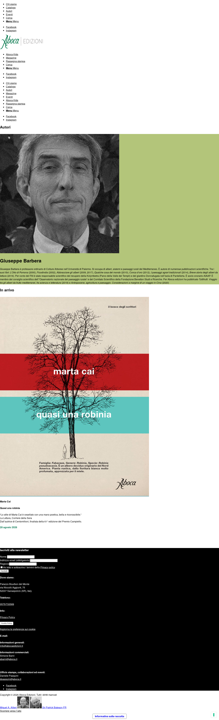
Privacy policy (47, 567)
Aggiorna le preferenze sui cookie (17, 629)
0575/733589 (7, 604)
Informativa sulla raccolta (109, 716)
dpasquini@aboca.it (10, 679)
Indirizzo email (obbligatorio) (15, 560)
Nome (3, 556)
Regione (4, 563)
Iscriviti (4, 571)
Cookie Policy (6, 623)
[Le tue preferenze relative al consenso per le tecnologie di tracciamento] (214, 715)
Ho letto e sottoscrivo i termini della (29, 567)
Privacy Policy (7, 617)
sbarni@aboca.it (8, 659)
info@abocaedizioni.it (11, 646)
